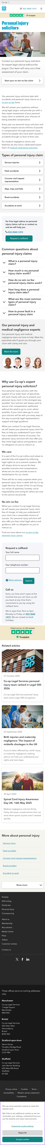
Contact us (6, 950)
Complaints (21, 1096)
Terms (34, 1089)
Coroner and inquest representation (20, 858)
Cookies (24, 1089)
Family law (6, 905)
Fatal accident (9, 850)
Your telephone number (17, 565)
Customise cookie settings (22, 1126)
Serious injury (9, 843)
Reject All (22, 1133)
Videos (5, 940)
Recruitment (7, 927)
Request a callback (19, 238)
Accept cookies (22, 1139)
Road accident (9, 865)
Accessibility (9, 1093)
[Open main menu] (41, 8)
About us (5, 919)
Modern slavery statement (28, 1093)
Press (4, 935)
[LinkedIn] (27, 959)
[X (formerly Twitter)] (17, 959)
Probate (5, 897)
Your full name (12, 552)
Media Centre (7, 931)
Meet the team (11, 351)
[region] (22, 1123)
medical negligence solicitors (24, 148)
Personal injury (8, 909)
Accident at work (11, 873)
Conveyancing (8, 913)
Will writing (6, 901)
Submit (28, 581)
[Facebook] (22, 959)
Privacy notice (11, 1089)
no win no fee (8, 102)
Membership (7, 923)
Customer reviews (9, 944)
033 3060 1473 (15, 232)
